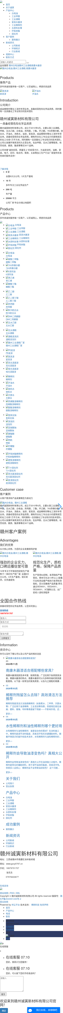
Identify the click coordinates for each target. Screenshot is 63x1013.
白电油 (15, 13)
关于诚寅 (10, 7)
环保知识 (16, 48)
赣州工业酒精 (25, 65)
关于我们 (13, 778)
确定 (4, 1010)
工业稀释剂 (17, 24)
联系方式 (10, 57)
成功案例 (13, 824)
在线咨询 (4, 885)
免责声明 (44, 904)
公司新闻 (16, 45)
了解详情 (4, 168)
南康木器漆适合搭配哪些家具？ (30, 670)
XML (18, 892)
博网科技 (35, 904)
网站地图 (4, 892)
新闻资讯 (10, 42)
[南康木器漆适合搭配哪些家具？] (21, 657)
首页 (8, 4)
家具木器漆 (17, 22)
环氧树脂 (16, 30)
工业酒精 (16, 19)
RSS (12, 892)
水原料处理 (17, 27)
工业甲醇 (16, 16)
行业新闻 (16, 51)
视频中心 (10, 54)
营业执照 (10, 786)
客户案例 (10, 36)
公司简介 (10, 783)
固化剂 (15, 33)
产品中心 (10, 10)
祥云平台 (16, 904)
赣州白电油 (14, 65)
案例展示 (16, 39)
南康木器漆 (36, 65)
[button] (60, 506)
